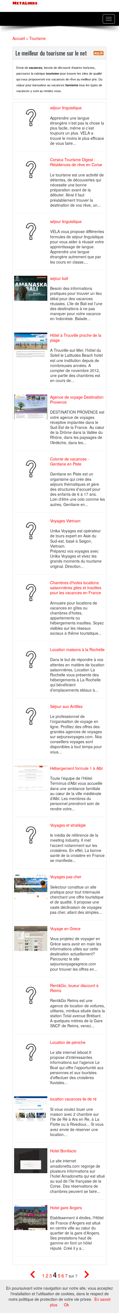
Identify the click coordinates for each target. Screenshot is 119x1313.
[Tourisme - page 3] (36, 1275)
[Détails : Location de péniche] (32, 1052)
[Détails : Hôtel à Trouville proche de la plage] (32, 345)
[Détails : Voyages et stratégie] (32, 835)
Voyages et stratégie (68, 825)
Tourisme (37, 38)
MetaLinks (24, 3)
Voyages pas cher (65, 876)
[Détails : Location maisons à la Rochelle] (32, 659)
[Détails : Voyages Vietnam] (32, 530)
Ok (66, 1304)
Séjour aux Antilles (66, 706)
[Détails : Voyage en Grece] (32, 938)
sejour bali (59, 278)
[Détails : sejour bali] (32, 288)
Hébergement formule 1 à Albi (76, 768)
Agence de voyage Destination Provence (77, 399)
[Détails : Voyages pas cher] (32, 887)
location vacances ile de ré (73, 1099)
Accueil (18, 38)
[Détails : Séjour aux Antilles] (32, 716)
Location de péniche (68, 1042)
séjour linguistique (66, 107)
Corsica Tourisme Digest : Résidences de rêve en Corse (76, 162)
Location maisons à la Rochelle (77, 649)
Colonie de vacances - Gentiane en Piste (69, 461)
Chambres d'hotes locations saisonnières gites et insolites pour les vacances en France (75, 587)
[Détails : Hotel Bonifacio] (32, 1160)
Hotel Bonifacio (63, 1150)
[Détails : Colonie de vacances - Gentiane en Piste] (32, 469)
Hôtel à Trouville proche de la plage (75, 337)
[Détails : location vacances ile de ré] (32, 1109)
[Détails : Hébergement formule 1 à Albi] (32, 778)
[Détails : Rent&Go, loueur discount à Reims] (32, 995)
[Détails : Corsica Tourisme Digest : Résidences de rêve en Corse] (32, 169)
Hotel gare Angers (66, 1207)
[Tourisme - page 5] (84, 1275)
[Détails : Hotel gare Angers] (32, 1217)
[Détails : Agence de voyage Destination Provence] (32, 407)
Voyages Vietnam (65, 520)
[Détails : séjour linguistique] (32, 118)
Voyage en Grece (65, 928)
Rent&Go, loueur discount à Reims (74, 988)
